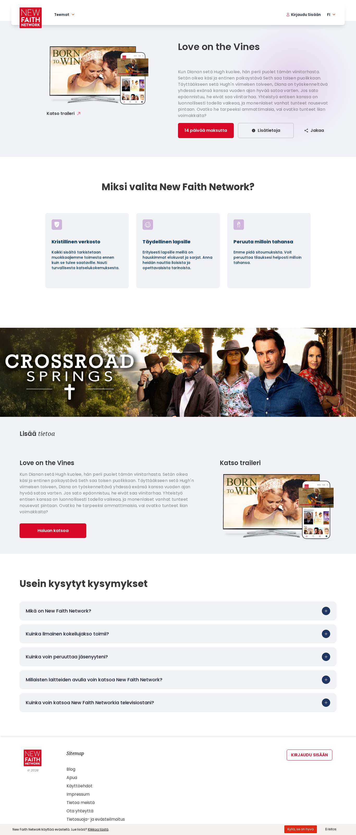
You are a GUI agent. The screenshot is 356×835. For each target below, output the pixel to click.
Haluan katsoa (53, 531)
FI (328, 14)
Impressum (78, 794)
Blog (70, 769)
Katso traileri (61, 113)
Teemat (61, 14)
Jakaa (317, 130)
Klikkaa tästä (98, 829)
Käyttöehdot (79, 786)
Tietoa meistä (80, 803)
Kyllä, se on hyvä (300, 829)
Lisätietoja (269, 130)
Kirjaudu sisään (309, 755)
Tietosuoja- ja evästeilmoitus (95, 819)
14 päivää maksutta (206, 130)
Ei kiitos (330, 829)
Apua (71, 778)
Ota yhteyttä (79, 811)
